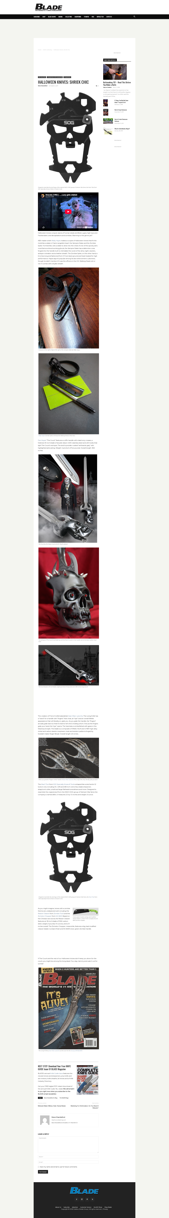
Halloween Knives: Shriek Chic (63, 82)
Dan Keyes (42, 440)
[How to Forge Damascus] (105, 112)
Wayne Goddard (107, 87)
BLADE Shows (52, 17)
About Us (58, 1207)
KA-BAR (59, 916)
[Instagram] (82, 1199)
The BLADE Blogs (67, 77)
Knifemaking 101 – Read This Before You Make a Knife (117, 83)
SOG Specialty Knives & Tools (63, 784)
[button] (134, 17)
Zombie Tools (59, 913)
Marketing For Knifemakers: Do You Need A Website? (84, 1107)
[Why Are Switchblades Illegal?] (108, 131)
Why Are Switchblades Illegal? (122, 129)
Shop (43, 17)
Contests (109, 17)
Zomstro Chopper (44, 916)
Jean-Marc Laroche (75, 716)
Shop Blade (108, 1207)
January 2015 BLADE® (76, 1050)
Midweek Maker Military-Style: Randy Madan (52, 1106)
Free (93, 17)
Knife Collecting (47, 50)
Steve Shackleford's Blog (50, 1098)
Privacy (105, 1209)
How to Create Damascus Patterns (121, 120)
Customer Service (85, 1207)
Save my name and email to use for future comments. (58, 1167)
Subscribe (67, 1207)
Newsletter (100, 17)
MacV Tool (45, 784)
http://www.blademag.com (59, 1120)
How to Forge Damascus (121, 110)
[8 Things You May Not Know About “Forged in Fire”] (105, 102)
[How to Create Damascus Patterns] (108, 121)
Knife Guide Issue (56, 1073)
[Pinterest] (87, 1199)
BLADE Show (98, 1207)
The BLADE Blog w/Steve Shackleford (54, 77)
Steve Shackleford (42, 85)
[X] (92, 1199)
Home (39, 50)
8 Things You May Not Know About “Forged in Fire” (121, 101)
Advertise (75, 1207)
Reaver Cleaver (43, 913)
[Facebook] (77, 1199)
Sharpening (78, 17)
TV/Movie (86, 17)
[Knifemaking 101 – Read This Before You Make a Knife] (117, 72)
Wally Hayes (56, 241)
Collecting (68, 17)
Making (60, 17)
